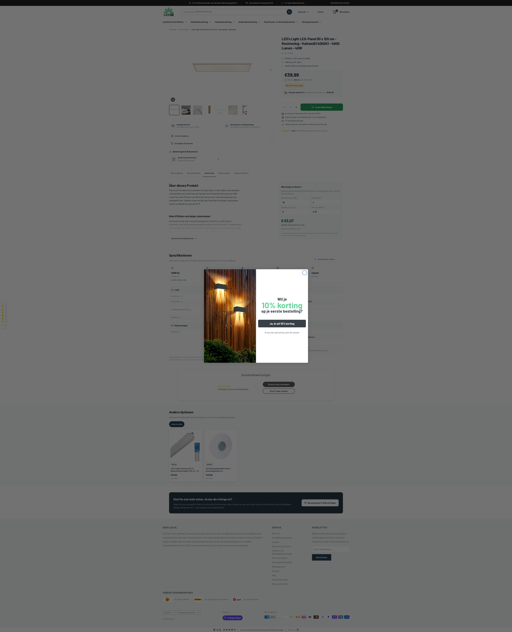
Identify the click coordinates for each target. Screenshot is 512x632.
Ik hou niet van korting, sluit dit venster (282, 332)
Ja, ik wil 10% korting (282, 323)
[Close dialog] (304, 272)
